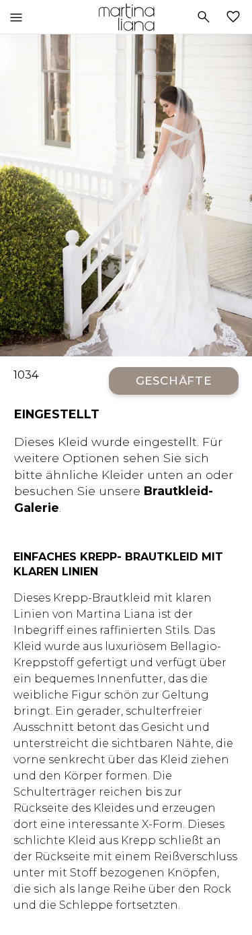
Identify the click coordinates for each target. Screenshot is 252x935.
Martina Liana (126, 17)
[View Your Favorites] (236, 17)
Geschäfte (174, 380)
